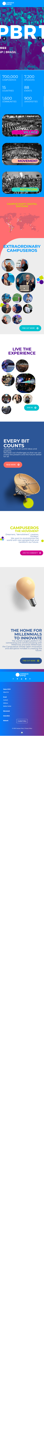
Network (5, 720)
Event (5, 697)
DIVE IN (30, 408)
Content (5, 700)
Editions (5, 703)
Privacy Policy (28, 728)
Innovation (6, 716)
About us (6, 692)
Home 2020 (7, 689)
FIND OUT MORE (28, 328)
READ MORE (11, 465)
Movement (6, 711)
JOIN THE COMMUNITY (30, 553)
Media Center (7, 706)
